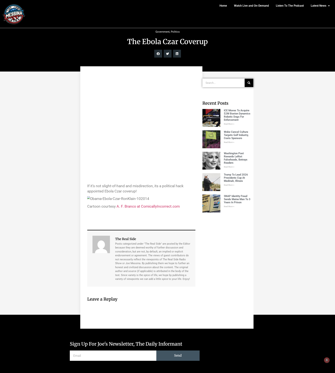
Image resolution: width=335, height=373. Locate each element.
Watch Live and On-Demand (251, 5)
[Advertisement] (141, 97)
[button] (158, 54)
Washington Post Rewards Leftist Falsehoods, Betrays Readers (235, 158)
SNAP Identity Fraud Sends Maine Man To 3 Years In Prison (237, 199)
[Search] (249, 83)
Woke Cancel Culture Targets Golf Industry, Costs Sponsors (236, 135)
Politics (175, 31)
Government (162, 31)
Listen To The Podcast (290, 5)
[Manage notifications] (327, 360)
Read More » (229, 124)
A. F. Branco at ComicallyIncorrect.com (148, 206)
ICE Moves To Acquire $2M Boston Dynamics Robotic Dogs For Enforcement (237, 115)
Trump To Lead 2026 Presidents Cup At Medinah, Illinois (236, 177)
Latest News (318, 5)
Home (223, 5)
